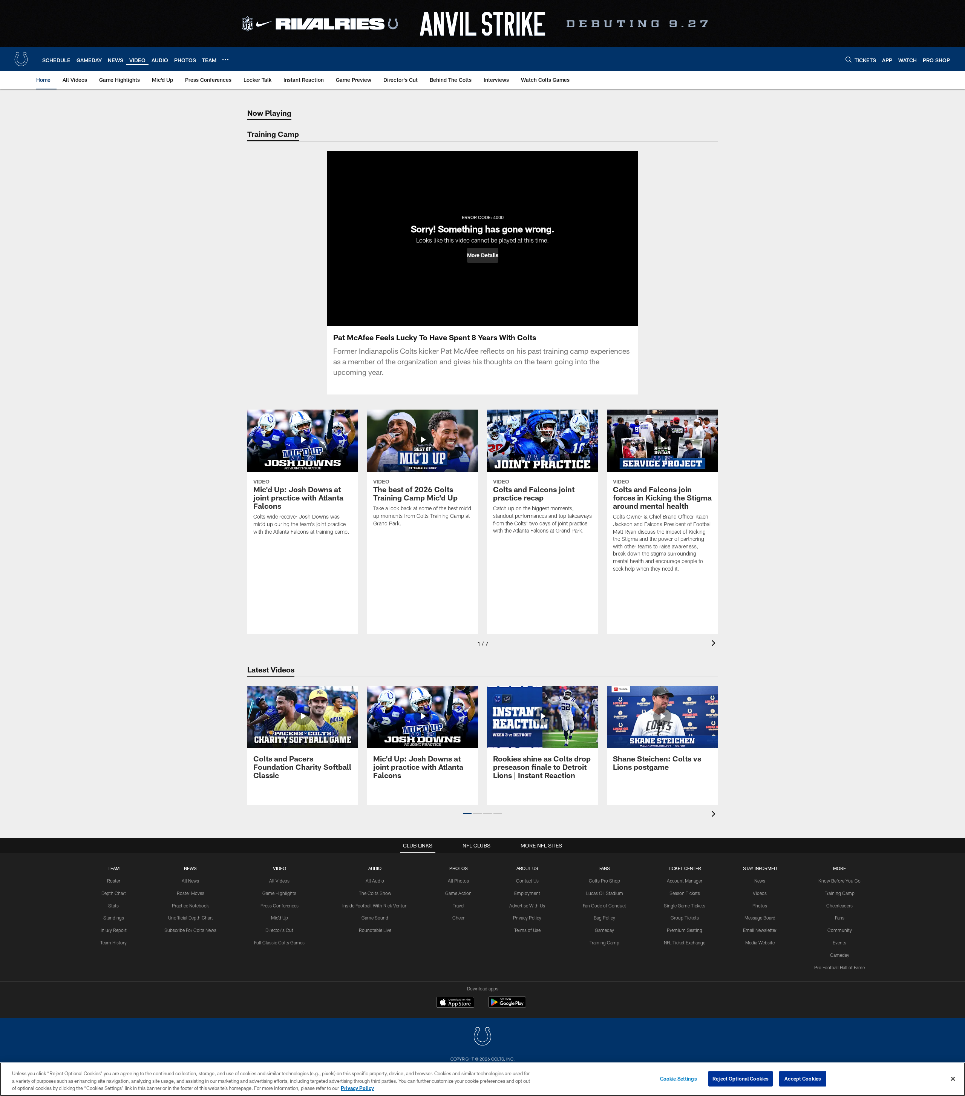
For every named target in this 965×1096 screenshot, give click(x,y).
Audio (374, 868)
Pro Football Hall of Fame (839, 967)
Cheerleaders (839, 905)
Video (279, 868)
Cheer (458, 917)
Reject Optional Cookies (740, 1078)
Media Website (760, 942)
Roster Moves (190, 893)
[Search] (849, 59)
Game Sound (374, 917)
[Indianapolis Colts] (482, 1037)
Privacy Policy (527, 917)
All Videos (279, 880)
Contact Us (527, 880)
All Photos (458, 880)
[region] (482, 1079)
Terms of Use (527, 930)
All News (190, 880)
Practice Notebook (190, 905)
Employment (527, 893)
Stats (113, 905)
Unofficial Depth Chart (190, 917)
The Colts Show (375, 893)
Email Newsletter (760, 930)
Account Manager (684, 880)
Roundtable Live (375, 930)
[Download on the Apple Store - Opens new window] (455, 1003)
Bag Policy (604, 917)
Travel (458, 905)
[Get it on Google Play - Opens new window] (507, 1006)
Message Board (759, 917)
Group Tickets (685, 917)
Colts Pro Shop (604, 880)
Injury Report (114, 930)
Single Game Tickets (684, 905)
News (190, 868)
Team (113, 868)
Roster (113, 880)
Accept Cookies (802, 1078)
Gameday (604, 930)
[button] (482, 255)
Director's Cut (279, 930)
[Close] (953, 1078)
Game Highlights (279, 893)
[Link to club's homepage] (21, 59)
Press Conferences (279, 905)
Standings (113, 917)
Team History (113, 942)
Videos (760, 893)
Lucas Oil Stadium (604, 893)
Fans (839, 917)
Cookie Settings (678, 1078)
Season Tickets (684, 893)
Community (839, 930)
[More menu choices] (225, 60)
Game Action (458, 893)
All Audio (375, 880)
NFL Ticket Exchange (684, 942)
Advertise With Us (527, 905)
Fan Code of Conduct (604, 905)
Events (839, 942)
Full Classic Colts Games (279, 942)
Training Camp (604, 942)
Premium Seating (684, 930)
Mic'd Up (279, 917)
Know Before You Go (839, 880)
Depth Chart (113, 893)
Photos (458, 868)
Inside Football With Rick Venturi (374, 905)
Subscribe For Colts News (190, 930)
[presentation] (715, 644)
